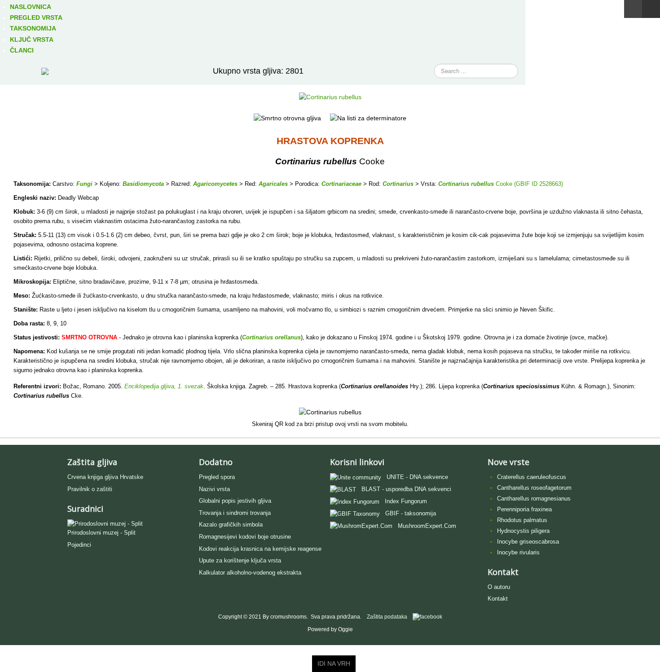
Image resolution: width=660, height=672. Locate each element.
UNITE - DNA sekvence (417, 477)
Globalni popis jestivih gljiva (235, 500)
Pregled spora (217, 477)
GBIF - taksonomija (410, 513)
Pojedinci (79, 544)
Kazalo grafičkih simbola (231, 524)
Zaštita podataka (387, 617)
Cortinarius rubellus (466, 183)
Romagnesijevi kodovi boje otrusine (245, 536)
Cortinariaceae (341, 183)
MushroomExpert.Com (427, 526)
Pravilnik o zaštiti (89, 489)
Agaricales (273, 183)
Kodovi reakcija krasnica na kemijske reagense (260, 548)
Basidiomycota (143, 183)
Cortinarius (398, 183)
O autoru (499, 587)
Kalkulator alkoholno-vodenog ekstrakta (250, 572)
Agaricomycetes (215, 183)
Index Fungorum (406, 501)
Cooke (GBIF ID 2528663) (528, 183)
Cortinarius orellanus (271, 337)
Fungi (84, 183)
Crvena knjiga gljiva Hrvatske (105, 477)
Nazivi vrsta (214, 489)
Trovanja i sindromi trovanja (235, 512)
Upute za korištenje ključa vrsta (240, 560)
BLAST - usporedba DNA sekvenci (406, 489)
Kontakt (498, 598)
